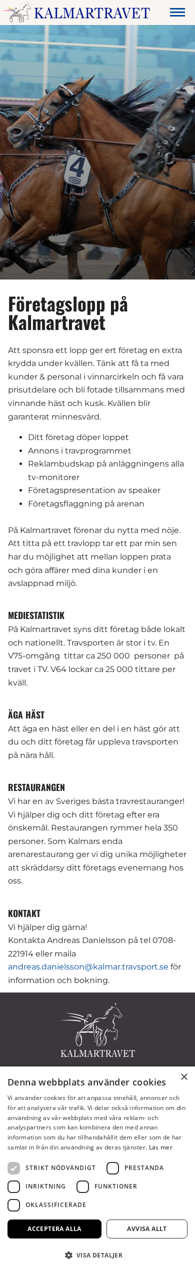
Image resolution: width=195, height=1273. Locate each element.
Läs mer (160, 1147)
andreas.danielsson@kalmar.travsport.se (88, 967)
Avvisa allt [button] (146, 1228)
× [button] (184, 1077)
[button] (98, 1255)
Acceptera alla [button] (55, 1228)
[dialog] (97, 1169)
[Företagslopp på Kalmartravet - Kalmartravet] (76, 12)
